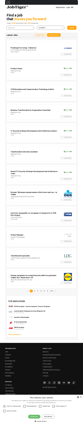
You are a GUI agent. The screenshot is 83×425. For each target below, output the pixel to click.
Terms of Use (47, 361)
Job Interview (9, 391)
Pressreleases (9, 373)
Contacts (45, 376)
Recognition (9, 367)
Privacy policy (47, 364)
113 (51, 291)
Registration (60, 7)
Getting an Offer (10, 394)
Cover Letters (9, 388)
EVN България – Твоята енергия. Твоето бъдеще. (32, 306)
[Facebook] (44, 382)
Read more (52, 402)
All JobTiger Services (49, 387)
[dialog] (41, 410)
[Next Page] (54, 291)
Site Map (45, 373)
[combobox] (78, 397)
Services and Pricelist (49, 358)
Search (71, 28)
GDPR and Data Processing (51, 370)
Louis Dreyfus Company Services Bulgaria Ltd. (30, 311)
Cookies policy (47, 367)
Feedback (8, 376)
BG (72, 7)
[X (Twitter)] (49, 382)
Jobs (6, 352)
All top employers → (15, 334)
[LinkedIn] (59, 382)
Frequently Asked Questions (52, 355)
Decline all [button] (48, 416)
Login (68, 7)
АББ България (19, 327)
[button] (41, 421)
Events (7, 358)
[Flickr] (64, 382)
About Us (46, 352)
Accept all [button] (34, 416)
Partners (7, 370)
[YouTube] (69, 382)
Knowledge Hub (10, 361)
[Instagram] (54, 382)
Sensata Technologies (21, 317)
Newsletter (8, 364)
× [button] (80, 397)
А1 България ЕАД (20, 322)
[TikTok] (74, 382)
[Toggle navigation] (8, 2)
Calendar (8, 355)
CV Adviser (8, 385)
